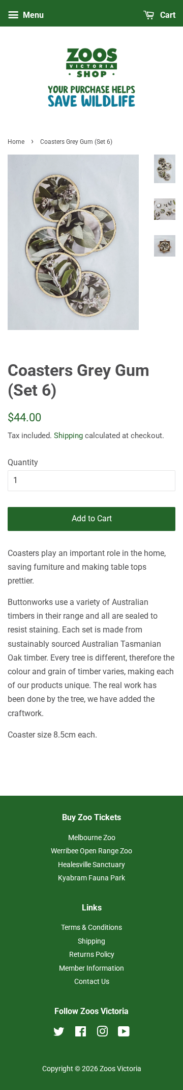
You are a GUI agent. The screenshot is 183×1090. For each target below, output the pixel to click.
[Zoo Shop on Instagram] (102, 1033)
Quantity (23, 462)
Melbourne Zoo (91, 837)
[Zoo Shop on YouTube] (124, 1033)
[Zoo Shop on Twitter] (59, 1033)
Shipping (68, 435)
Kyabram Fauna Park (91, 878)
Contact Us (91, 981)
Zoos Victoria (120, 1068)
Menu (32, 15)
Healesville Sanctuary (91, 864)
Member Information (91, 968)
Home (16, 141)
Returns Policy (91, 954)
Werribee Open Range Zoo (91, 851)
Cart (166, 15)
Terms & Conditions (91, 927)
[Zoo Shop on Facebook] (80, 1033)
